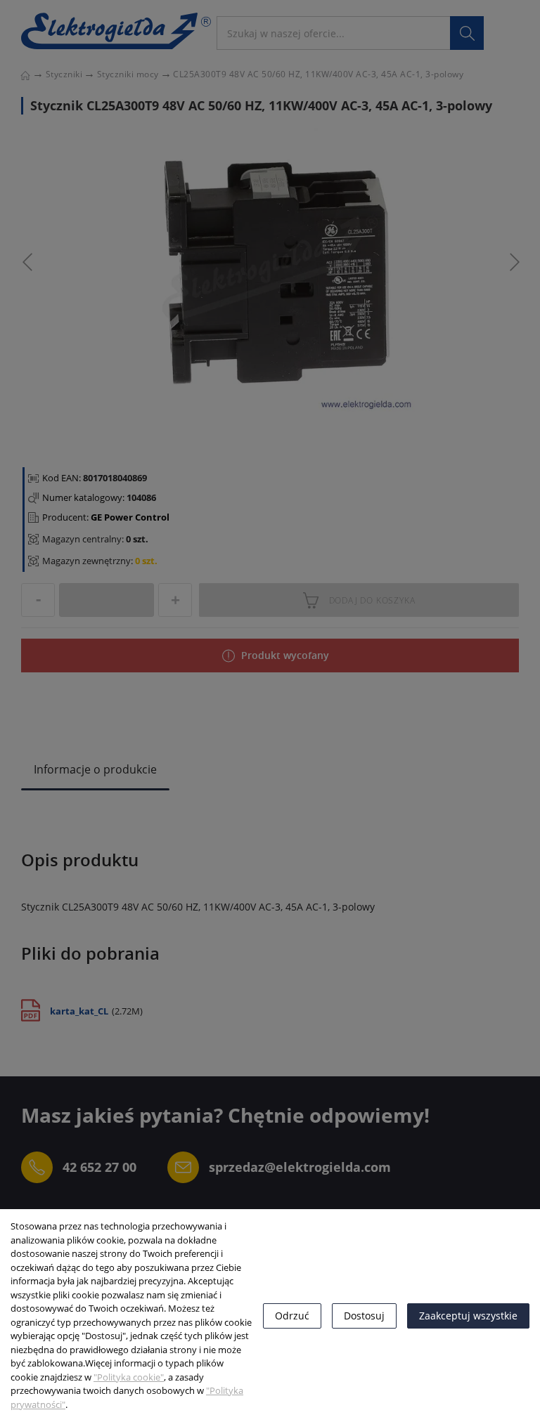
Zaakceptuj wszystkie (468, 1315)
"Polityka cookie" (129, 1377)
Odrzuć (292, 1315)
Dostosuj (364, 1315)
